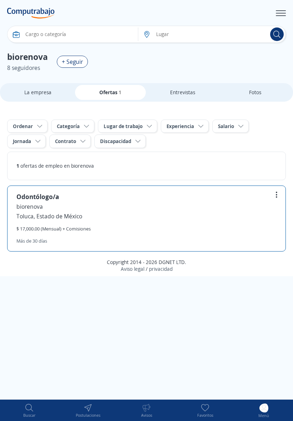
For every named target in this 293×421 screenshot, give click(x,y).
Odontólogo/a (37, 196)
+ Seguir (72, 62)
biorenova (29, 206)
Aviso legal (132, 268)
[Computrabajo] (31, 13)
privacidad (161, 268)
